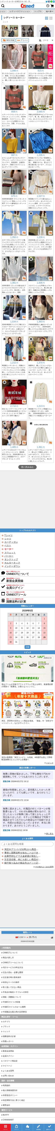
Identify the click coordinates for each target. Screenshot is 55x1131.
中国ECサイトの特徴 (11, 1002)
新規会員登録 (8, 1051)
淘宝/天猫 (10, 40)
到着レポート (8, 1041)
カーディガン (11, 542)
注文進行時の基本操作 (12, 977)
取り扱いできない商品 (12, 987)
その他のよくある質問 (44, 867)
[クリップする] (4, 46)
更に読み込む (27, 467)
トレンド (6, 1031)
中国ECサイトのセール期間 (14, 1007)
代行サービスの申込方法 (13, 967)
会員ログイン (8, 1056)
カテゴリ (6, 1022)
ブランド (6, 1026)
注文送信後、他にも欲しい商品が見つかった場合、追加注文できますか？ (22, 859)
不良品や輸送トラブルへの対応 (15, 992)
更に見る (49, 834)
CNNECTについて (10, 953)
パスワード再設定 (10, 1061)
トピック (49, 763)
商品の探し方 (8, 958)
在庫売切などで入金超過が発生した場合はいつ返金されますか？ (22, 856)
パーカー (8, 556)
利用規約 (6, 1085)
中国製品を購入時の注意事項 (15, 1012)
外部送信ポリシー (10, 1095)
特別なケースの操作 (11, 982)
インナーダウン (12, 566)
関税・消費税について (12, 997)
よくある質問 (8, 1071)
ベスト (7, 545)
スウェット (10, 552)
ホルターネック (12, 563)
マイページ (7, 1066)
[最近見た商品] (48, 5)
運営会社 (6, 1105)
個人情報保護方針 (10, 1090)
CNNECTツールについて (13, 962)
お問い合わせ (8, 1076)
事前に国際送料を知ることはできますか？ (22, 853)
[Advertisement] (27, 499)
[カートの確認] (52, 5)
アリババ (24, 40)
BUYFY (6, 1115)
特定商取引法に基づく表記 (14, 1100)
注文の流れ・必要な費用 (13, 972)
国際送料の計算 (9, 1036)
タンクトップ (11, 559)
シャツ (7, 539)
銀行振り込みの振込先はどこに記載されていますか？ (22, 863)
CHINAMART (8, 1120)
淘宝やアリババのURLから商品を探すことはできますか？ (22, 849)
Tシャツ (8, 535)
